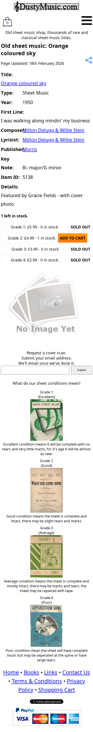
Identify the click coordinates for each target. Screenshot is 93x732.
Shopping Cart (56, 689)
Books (31, 672)
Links (50, 672)
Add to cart (72, 238)
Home (11, 672)
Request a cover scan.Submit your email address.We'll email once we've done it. (46, 358)
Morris (29, 149)
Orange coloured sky (23, 83)
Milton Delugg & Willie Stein (53, 130)
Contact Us (76, 672)
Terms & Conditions (37, 681)
